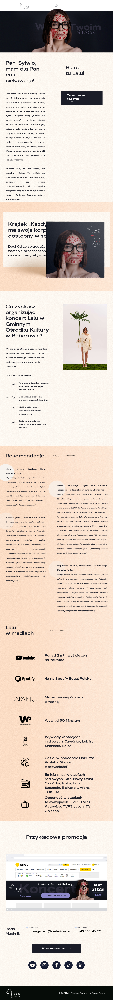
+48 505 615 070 (90, 931)
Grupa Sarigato (99, 993)
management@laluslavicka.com (51, 931)
